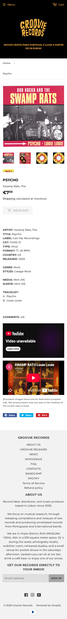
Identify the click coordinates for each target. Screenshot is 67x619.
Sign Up (56, 578)
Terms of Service (34, 483)
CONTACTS (33, 468)
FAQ (33, 464)
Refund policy (33, 488)
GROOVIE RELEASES (33, 449)
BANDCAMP (33, 473)
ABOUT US (33, 444)
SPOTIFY (33, 478)
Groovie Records (23, 605)
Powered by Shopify (48, 605)
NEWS (33, 454)
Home (6, 63)
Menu (11, 4)
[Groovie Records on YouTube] (39, 595)
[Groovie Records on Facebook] (26, 595)
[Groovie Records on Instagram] (32, 595)
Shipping (9, 198)
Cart (61, 4)
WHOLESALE (33, 459)
